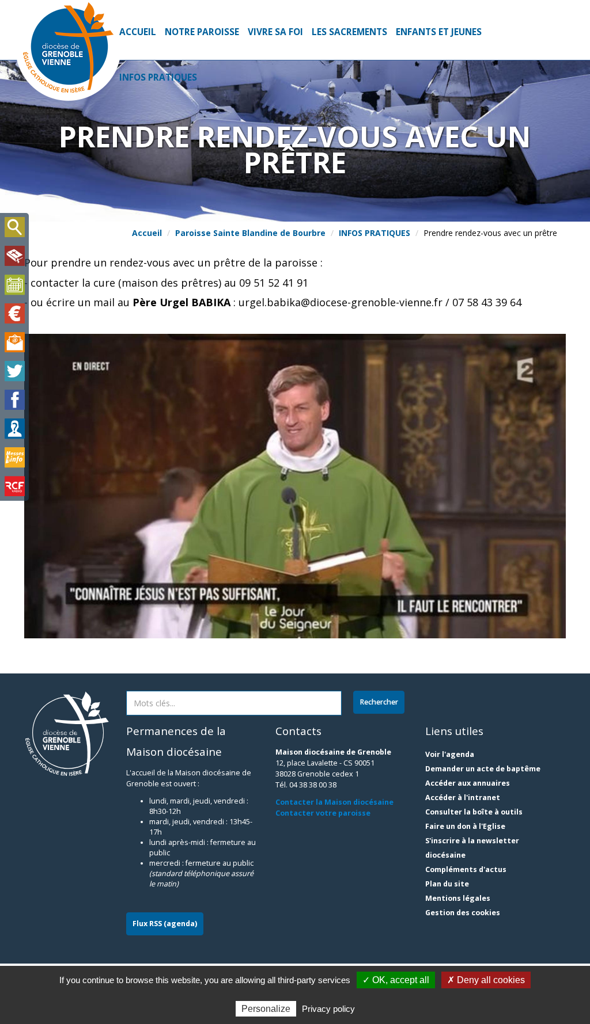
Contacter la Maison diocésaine (334, 802)
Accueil (137, 32)
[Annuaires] (14, 428)
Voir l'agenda (449, 754)
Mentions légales (457, 898)
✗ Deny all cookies (486, 980)
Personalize (265, 1009)
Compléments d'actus (465, 869)
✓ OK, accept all (395, 980)
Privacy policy (328, 1009)
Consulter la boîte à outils (474, 812)
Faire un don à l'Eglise (465, 826)
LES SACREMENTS (349, 32)
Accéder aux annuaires (467, 783)
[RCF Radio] (14, 486)
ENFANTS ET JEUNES (439, 32)
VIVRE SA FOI (275, 32)
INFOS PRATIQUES (158, 77)
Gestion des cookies (462, 913)
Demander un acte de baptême (482, 769)
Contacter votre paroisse (322, 813)
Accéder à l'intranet (462, 797)
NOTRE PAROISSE (202, 32)
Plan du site (447, 884)
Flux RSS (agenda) (165, 923)
